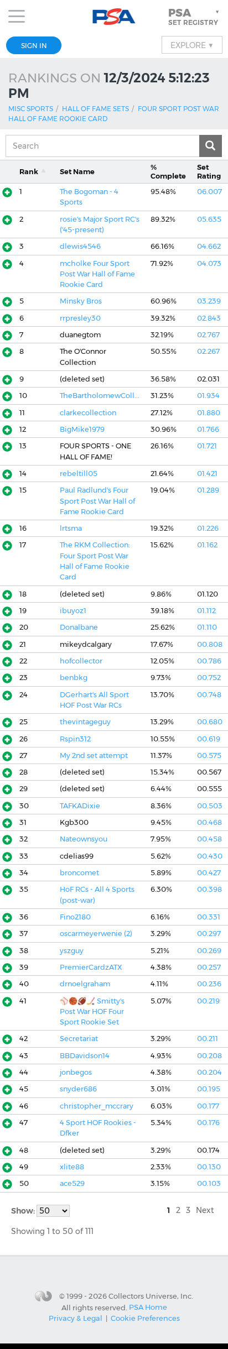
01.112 (206, 610)
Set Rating (209, 171)
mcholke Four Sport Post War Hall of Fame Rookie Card (97, 274)
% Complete (168, 171)
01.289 (208, 490)
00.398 (209, 889)
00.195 (208, 1089)
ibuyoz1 (73, 610)
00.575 (209, 755)
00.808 (209, 644)
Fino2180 (75, 917)
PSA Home (148, 1307)
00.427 (209, 873)
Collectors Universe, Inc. (150, 1296)
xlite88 (72, 1167)
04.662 (209, 246)
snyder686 (78, 1089)
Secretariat (79, 1038)
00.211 (207, 1038)
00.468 (209, 822)
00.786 (209, 661)
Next (205, 1210)
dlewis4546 (80, 246)
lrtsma (71, 528)
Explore (192, 44)
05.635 (209, 219)
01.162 (207, 545)
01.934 (208, 395)
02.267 (208, 351)
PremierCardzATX (91, 967)
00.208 (209, 1056)
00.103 (209, 1183)
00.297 (209, 933)
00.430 (209, 856)
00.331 (208, 917)
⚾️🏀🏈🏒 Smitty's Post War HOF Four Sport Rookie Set (92, 1012)
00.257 (209, 967)
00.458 (209, 839)
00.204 (209, 1072)
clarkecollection (88, 413)
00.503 (209, 806)
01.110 (207, 627)
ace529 (72, 1183)
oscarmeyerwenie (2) (96, 933)
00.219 (208, 1001)
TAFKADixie (80, 806)
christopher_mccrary (96, 1106)
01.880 (208, 413)
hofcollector (81, 661)
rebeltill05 (78, 473)
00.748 (209, 695)
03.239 (209, 301)
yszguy (72, 951)
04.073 (209, 263)
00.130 (209, 1167)
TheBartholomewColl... (99, 395)
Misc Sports (30, 108)
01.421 (207, 473)
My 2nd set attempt (94, 755)
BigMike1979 (82, 429)
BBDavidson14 (85, 1056)
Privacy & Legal (75, 1318)
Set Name (77, 172)
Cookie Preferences (145, 1318)
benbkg (73, 677)
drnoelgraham (85, 984)
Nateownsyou (83, 839)
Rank (28, 172)
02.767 (208, 335)
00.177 (208, 1106)
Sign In (34, 45)
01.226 (208, 528)
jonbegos (76, 1072)
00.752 (209, 677)
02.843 (209, 318)
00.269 (209, 951)
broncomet (79, 873)
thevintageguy (85, 722)
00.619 (208, 739)
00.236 (209, 984)
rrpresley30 (80, 318)
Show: (24, 1211)
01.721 (207, 446)
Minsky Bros (81, 301)
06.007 (209, 191)
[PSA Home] (114, 17)
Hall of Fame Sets (95, 108)
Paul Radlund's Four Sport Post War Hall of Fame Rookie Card (97, 501)
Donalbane (79, 627)
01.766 (208, 429)
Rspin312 (75, 739)
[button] (194, 16)
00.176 (208, 1122)
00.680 (209, 722)
